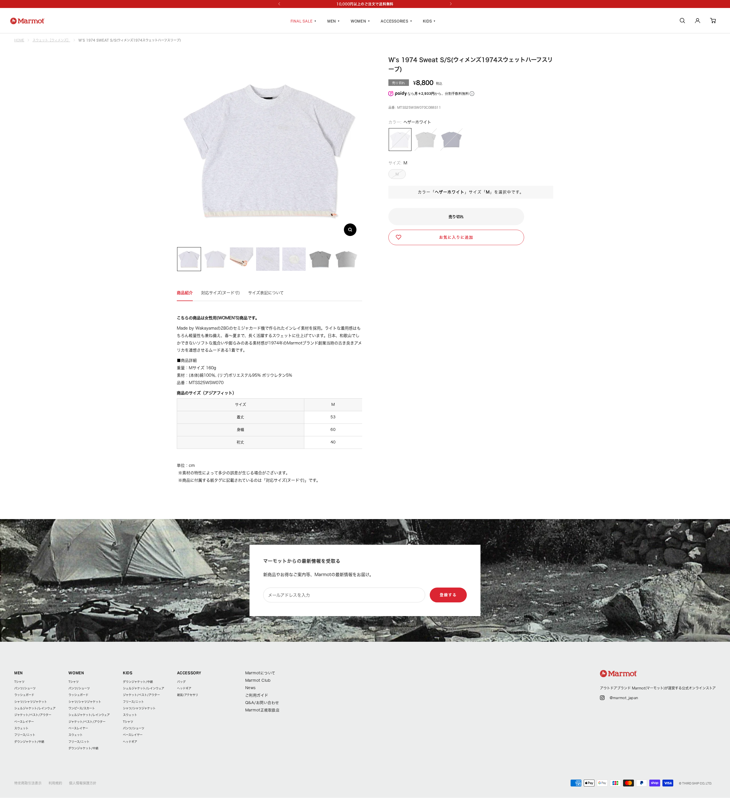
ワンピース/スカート (81, 708)
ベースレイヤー (24, 721)
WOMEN (358, 21)
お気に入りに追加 (456, 237)
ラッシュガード (24, 694)
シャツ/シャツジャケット (30, 701)
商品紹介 (185, 293)
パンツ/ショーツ (25, 688)
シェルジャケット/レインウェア (35, 708)
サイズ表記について (266, 293)
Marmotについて (260, 673)
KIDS (427, 21)
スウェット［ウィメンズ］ (51, 40)
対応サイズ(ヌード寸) (220, 293)
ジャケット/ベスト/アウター (32, 714)
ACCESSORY (189, 673)
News (250, 688)
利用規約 (55, 783)
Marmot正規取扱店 (262, 710)
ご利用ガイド (256, 695)
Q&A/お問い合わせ (262, 703)
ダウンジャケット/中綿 (29, 741)
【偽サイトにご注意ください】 (366, 4)
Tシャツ (19, 681)
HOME (19, 40)
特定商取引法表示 (28, 783)
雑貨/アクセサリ (187, 694)
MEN (331, 21)
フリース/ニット (24, 734)
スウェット (21, 728)
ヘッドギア (130, 741)
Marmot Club (258, 680)
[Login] (697, 21)
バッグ (181, 681)
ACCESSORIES (394, 21)
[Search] (682, 21)
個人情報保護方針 (82, 783)
